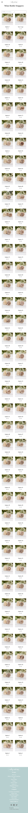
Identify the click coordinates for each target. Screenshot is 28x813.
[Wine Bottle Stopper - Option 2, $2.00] (7, 143)
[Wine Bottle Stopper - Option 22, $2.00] (20, 639)
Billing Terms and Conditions (14, 776)
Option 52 (20, 398)
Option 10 (7, 44)
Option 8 (7, 115)
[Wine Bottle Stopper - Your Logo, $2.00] (20, 19)
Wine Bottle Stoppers (14, 794)
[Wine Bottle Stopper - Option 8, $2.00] (7, 108)
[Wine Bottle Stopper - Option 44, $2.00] (7, 462)
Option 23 (7, 646)
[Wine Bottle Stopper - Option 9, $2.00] (20, 37)
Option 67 (7, 292)
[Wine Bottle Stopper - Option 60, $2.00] (7, 338)
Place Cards (14, 798)
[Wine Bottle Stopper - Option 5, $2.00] (7, 728)
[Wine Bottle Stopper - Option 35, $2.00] (7, 533)
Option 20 (20, 664)
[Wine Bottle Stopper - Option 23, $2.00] (7, 639)
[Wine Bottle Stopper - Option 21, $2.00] (7, 657)
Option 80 (20, 186)
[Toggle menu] (2, 2)
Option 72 (7, 257)
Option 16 (20, 97)
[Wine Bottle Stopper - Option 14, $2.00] (20, 72)
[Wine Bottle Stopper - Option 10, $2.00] (7, 37)
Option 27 (7, 611)
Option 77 (7, 221)
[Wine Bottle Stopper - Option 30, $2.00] (20, 568)
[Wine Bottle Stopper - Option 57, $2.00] (20, 356)
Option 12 (7, 717)
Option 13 (20, 700)
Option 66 (7, 133)
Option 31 (7, 576)
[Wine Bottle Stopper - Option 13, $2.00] (20, 692)
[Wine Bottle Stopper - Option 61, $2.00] (20, 320)
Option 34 (20, 540)
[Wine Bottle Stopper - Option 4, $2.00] (20, 728)
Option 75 (20, 115)
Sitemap (14, 787)
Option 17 (7, 700)
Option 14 (20, 80)
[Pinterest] (11, 805)
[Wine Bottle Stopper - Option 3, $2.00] (7, 745)
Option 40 (20, 62)
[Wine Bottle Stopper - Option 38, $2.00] (20, 497)
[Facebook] (14, 805)
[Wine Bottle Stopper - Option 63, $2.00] (20, 302)
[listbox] (11, 12)
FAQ (14, 777)
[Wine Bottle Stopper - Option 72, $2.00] (7, 249)
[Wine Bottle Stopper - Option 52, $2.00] (20, 391)
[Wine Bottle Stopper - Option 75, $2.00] (20, 108)
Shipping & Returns (14, 785)
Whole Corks (14, 793)
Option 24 (20, 629)
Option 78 (20, 204)
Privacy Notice (14, 782)
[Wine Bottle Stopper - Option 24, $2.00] (20, 621)
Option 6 (20, 717)
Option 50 (20, 416)
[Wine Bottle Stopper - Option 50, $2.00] (20, 409)
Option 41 (20, 487)
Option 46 (7, 452)
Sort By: (4, 11)
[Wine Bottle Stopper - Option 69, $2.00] (7, 267)
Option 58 (7, 363)
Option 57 (20, 363)
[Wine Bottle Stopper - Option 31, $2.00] (7, 568)
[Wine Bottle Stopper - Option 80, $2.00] (20, 178)
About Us (14, 774)
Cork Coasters (14, 796)
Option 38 (20, 505)
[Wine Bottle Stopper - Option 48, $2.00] (7, 426)
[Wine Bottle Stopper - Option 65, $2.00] (20, 285)
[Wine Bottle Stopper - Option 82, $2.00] (20, 161)
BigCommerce (16, 807)
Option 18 (20, 682)
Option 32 (20, 558)
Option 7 (7, 26)
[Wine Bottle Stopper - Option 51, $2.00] (7, 409)
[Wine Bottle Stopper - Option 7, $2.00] (7, 19)
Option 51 (7, 416)
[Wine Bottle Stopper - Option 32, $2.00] (20, 550)
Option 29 (7, 593)
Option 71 (7, 97)
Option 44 (7, 469)
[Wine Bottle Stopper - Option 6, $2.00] (20, 710)
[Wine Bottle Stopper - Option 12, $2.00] (7, 710)
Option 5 (7, 735)
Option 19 (7, 682)
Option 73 (20, 239)
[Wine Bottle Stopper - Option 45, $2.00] (20, 444)
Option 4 (20, 735)
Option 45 (20, 452)
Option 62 (7, 328)
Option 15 (7, 62)
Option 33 (7, 558)
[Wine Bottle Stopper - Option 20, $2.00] (20, 657)
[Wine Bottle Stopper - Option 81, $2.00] (7, 178)
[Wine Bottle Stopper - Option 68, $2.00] (20, 267)
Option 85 (20, 151)
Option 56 (7, 381)
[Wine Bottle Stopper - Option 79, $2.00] (7, 196)
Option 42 (7, 487)
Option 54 (20, 133)
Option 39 (7, 505)
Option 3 (7, 753)
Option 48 (7, 434)
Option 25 (7, 629)
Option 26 (20, 611)
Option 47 (20, 434)
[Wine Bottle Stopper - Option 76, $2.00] (20, 214)
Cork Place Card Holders (14, 791)
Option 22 (20, 646)
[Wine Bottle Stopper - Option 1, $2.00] (20, 745)
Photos (14, 781)
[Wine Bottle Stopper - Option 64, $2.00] (7, 302)
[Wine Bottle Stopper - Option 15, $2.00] (7, 54)
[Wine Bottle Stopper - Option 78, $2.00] (20, 196)
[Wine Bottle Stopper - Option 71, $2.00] (7, 90)
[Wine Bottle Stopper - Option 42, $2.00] (7, 480)
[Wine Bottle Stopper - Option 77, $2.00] (7, 214)
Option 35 (7, 540)
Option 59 (20, 345)
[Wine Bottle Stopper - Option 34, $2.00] (20, 533)
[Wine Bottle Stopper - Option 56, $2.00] (7, 373)
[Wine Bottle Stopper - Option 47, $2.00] (20, 426)
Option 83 (7, 168)
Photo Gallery (14, 779)
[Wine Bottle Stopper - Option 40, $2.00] (20, 54)
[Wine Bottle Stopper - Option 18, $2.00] (20, 674)
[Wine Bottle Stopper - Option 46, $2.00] (7, 444)
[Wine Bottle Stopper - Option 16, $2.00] (20, 90)
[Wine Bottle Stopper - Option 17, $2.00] (7, 692)
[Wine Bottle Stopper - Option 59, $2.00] (20, 338)
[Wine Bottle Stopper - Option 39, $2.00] (7, 497)
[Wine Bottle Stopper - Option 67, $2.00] (7, 285)
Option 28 (20, 593)
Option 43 (20, 469)
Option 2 (7, 151)
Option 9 (20, 44)
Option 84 (7, 80)
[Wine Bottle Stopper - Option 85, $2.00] (20, 143)
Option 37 (7, 523)
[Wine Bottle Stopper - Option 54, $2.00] (20, 125)
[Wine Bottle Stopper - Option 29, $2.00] (7, 586)
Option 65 (20, 292)
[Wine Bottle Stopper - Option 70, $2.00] (20, 249)
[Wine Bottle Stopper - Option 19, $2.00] (7, 674)
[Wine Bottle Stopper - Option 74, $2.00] (7, 232)
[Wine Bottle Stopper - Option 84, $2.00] (7, 72)
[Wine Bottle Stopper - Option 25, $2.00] (7, 621)
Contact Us (14, 784)
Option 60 (7, 345)
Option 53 (7, 398)
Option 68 (20, 274)
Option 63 (20, 310)
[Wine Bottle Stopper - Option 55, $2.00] (20, 373)
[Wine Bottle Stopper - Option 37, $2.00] (7, 515)
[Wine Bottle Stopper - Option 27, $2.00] (7, 604)
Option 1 (20, 753)
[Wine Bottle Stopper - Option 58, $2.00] (7, 356)
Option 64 (7, 310)
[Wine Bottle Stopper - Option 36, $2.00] (20, 515)
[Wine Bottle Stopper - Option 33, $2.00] (7, 550)
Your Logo (20, 26)
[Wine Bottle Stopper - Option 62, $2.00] (7, 320)
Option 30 (20, 576)
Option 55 (20, 381)
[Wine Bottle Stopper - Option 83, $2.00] (7, 161)
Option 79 (7, 204)
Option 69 (7, 274)
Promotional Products (14, 799)
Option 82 (20, 168)
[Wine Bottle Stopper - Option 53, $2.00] (7, 391)
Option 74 (7, 239)
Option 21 (7, 664)
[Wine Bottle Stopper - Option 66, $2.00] (7, 125)
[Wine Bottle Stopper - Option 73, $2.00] (20, 232)
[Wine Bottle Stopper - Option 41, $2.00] (20, 480)
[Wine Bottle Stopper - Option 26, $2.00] (20, 604)
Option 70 (20, 257)
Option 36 (20, 523)
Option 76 (20, 221)
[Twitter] (16, 805)
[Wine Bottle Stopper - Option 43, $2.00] (20, 462)
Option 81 (7, 186)
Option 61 (20, 328)
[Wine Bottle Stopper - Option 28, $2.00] (20, 586)
